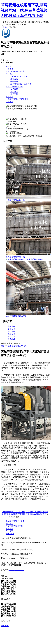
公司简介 (9, 69)
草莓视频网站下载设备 (19, 76)
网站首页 (9, 66)
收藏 (5, 27)
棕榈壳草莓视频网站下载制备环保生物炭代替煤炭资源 (23, 514)
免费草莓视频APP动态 (15, 71)
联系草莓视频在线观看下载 (17, 99)
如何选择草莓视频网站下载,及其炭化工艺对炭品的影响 (25, 512)
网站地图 (5, 626)
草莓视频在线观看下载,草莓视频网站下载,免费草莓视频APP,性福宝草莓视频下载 (24, 10)
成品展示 (14, 92)
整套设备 (11, 334)
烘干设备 (14, 82)
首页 (3, 346)
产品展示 (9, 74)
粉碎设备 (14, 79)
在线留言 (9, 102)
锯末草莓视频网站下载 (36, 259)
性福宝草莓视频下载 (14, 87)
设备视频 (9, 97)
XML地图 (10, 534)
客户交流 (14, 94)
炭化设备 (11, 326)
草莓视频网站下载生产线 (20, 84)
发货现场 (14, 89)
